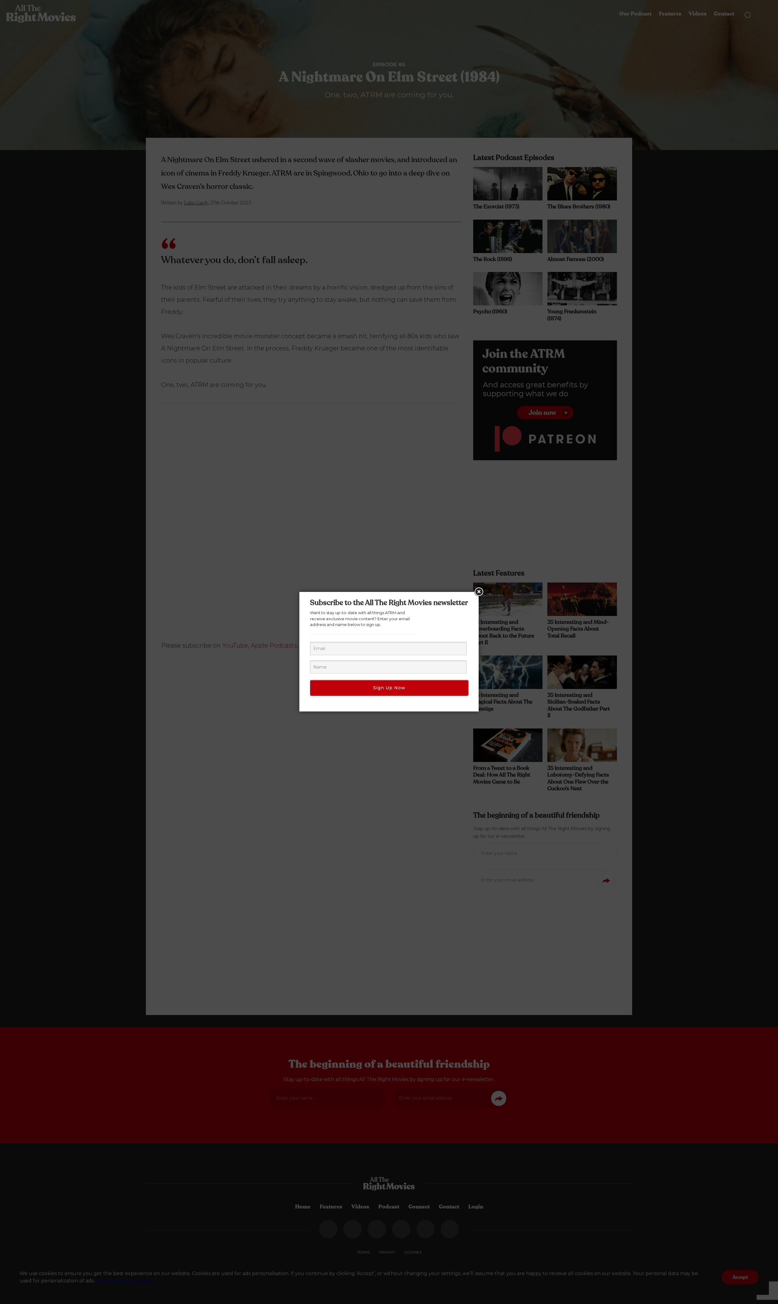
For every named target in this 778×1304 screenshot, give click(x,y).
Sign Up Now (389, 687)
